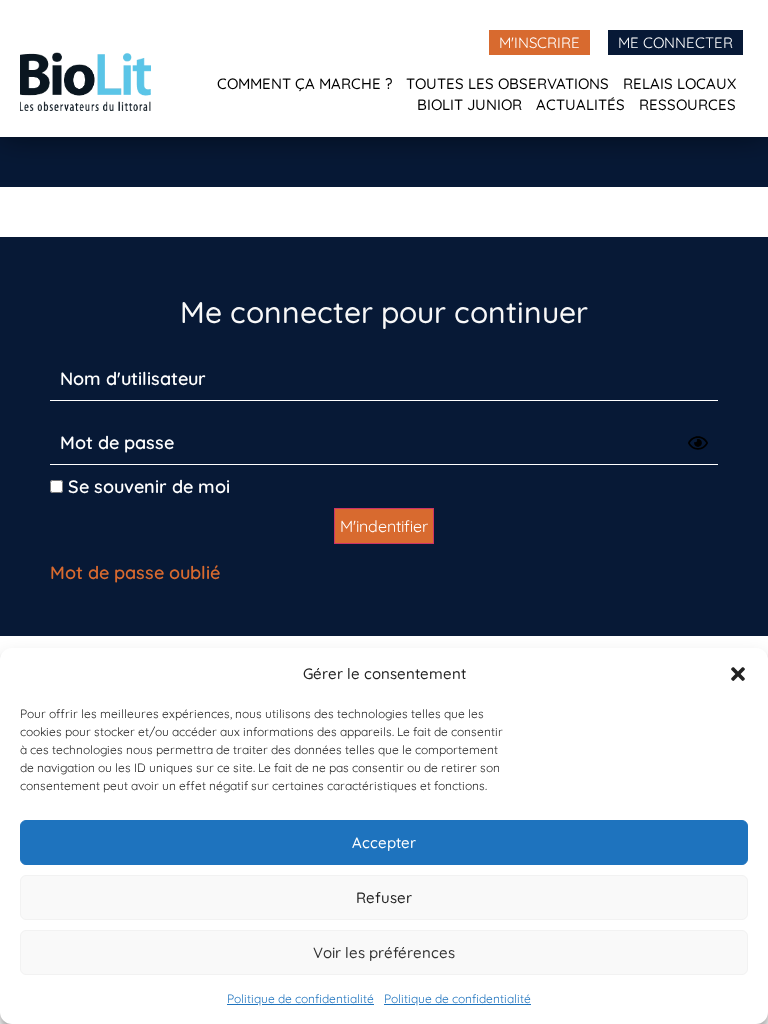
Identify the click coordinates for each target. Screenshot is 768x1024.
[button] (738, 674)
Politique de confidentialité (300, 998)
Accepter (384, 842)
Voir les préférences (384, 952)
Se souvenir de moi (146, 486)
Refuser (384, 897)
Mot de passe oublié (135, 572)
